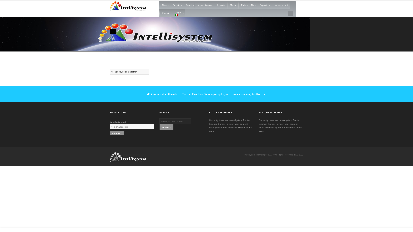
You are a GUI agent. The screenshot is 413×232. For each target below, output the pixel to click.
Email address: (118, 122)
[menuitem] (164, 5)
